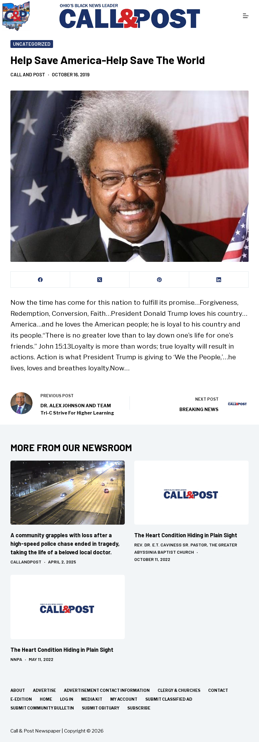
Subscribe (138, 708)
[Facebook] (40, 280)
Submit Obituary (100, 708)
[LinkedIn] (219, 280)
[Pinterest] (159, 280)
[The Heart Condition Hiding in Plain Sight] (191, 493)
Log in (66, 699)
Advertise (44, 690)
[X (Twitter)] (100, 280)
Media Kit (91, 699)
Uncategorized (32, 44)
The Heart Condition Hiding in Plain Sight (185, 535)
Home (46, 699)
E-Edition (21, 699)
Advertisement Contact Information (107, 690)
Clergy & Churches (179, 690)
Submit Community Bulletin (42, 708)
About (17, 690)
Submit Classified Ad (168, 699)
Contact (218, 690)
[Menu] (246, 16)
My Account (123, 699)
